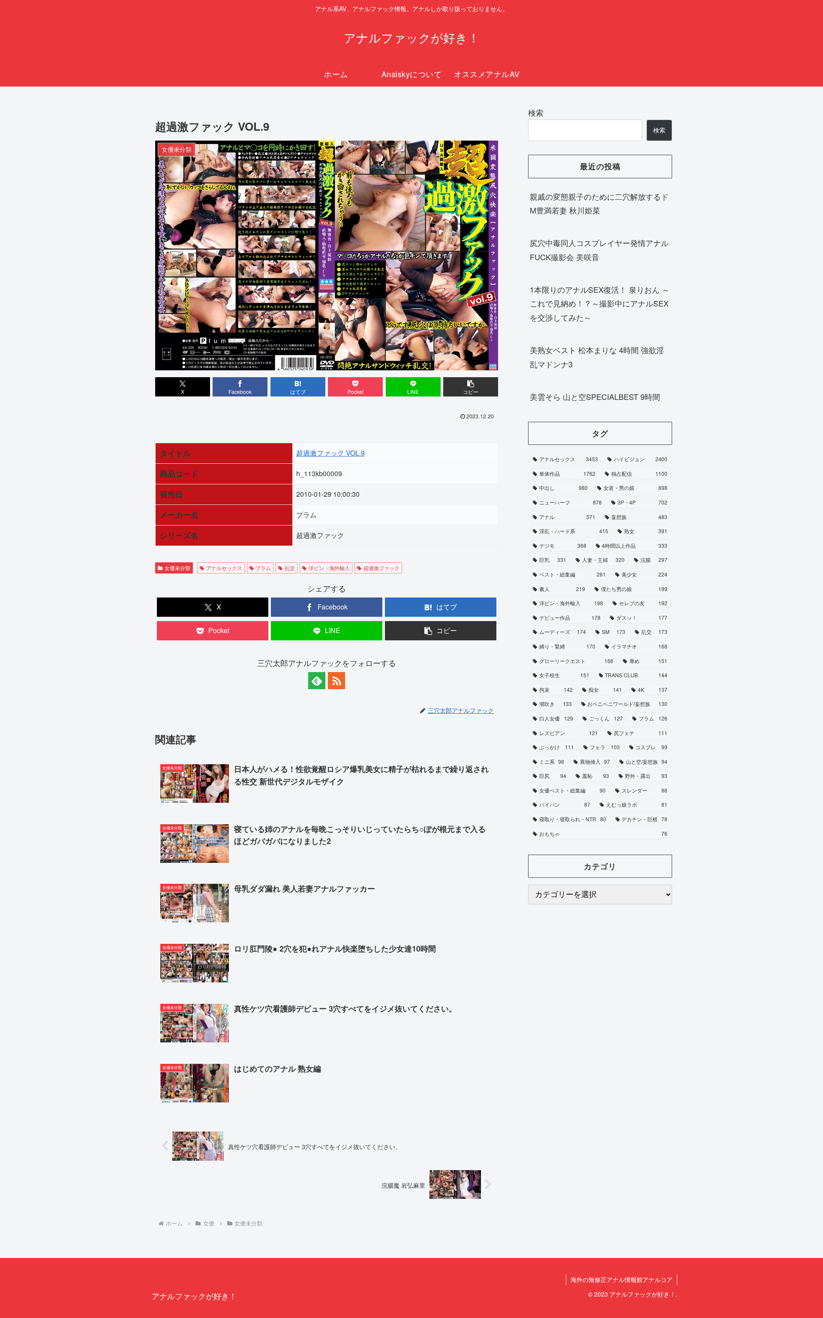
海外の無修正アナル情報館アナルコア (622, 1279)
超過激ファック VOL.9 (330, 453)
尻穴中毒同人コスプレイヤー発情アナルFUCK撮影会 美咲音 (599, 249)
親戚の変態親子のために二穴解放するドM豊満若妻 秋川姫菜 (599, 203)
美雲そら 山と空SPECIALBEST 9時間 (595, 396)
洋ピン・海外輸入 (329, 567)
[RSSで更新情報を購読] (336, 680)
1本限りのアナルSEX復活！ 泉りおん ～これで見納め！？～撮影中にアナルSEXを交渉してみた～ (600, 303)
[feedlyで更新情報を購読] (316, 680)
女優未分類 (177, 567)
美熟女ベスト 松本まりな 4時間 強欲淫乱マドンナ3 (597, 356)
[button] (470, 386)
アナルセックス (224, 567)
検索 (536, 112)
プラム (263, 567)
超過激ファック (381, 567)
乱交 (290, 567)
